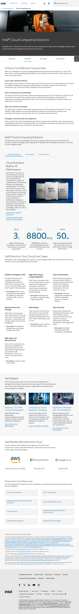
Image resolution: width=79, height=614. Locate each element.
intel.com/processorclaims (24, 549)
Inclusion (41, 578)
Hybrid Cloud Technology (52, 521)
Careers (65, 575)
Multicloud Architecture (15, 521)
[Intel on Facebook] (19, 585)
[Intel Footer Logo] (9, 591)
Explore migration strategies (38, 426)
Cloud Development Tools (52, 502)
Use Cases (43, 59)
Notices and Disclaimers (25, 604)
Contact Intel (38, 575)
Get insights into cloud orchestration (60, 429)
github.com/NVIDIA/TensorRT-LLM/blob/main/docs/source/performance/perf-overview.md (48, 556)
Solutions (27, 59)
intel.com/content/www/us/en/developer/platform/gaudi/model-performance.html (38, 560)
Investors (57, 575)
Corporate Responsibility (27, 578)
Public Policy (50, 578)
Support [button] (24, 3)
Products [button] (14, 3)
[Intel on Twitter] (24, 585)
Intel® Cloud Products (14, 492)
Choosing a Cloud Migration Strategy (38, 408)
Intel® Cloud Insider (50, 492)
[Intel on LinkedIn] (29, 585)
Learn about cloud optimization (11, 425)
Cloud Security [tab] (44, 154)
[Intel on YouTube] (34, 585)
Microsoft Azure (39, 468)
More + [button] (33, 3)
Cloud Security (12, 511)
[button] (39, 404)
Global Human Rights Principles (58, 606)
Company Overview (25, 575)
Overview (11, 59)
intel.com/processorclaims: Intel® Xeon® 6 (24, 553)
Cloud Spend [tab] (29, 154)
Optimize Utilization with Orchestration (62, 408)
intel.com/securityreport (27, 564)
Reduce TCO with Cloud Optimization (14, 408)
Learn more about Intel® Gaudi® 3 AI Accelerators (14, 218)
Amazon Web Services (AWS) (15, 468)
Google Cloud (63, 468)
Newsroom (48, 575)
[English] (48, 3)
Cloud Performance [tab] (13, 154)
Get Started (60, 59)
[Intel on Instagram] (38, 585)
